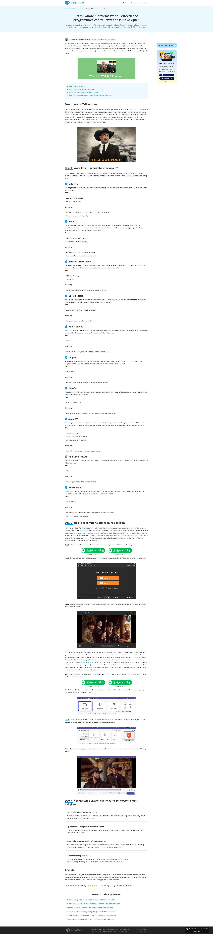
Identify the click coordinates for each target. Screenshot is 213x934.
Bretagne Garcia (96, 40)
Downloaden (135, 3)
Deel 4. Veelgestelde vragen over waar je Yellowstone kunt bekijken (90, 95)
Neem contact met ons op (122, 929)
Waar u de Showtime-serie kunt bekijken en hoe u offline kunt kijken (93, 904)
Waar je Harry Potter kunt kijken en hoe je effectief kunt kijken (91, 900)
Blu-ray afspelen (79, 9)
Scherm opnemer (74, 655)
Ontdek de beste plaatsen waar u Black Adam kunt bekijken (90, 907)
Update (99, 929)
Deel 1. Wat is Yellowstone (77, 86)
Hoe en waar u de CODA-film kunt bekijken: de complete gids (90, 919)
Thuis (66, 9)
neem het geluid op (85, 662)
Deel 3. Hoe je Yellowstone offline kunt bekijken (84, 92)
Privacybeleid (110, 929)
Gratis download (168, 75)
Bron (124, 3)
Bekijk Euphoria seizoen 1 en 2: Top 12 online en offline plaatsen (91, 915)
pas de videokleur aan (129, 535)
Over (104, 929)
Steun (146, 3)
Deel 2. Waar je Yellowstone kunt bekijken (82, 89)
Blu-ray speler (84, 530)
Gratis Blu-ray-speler (166, 63)
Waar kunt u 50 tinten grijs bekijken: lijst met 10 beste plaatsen (91, 911)
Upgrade (93, 929)
